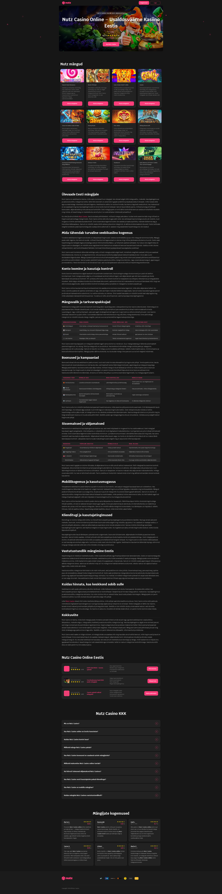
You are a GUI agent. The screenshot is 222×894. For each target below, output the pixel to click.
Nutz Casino (83, 216)
